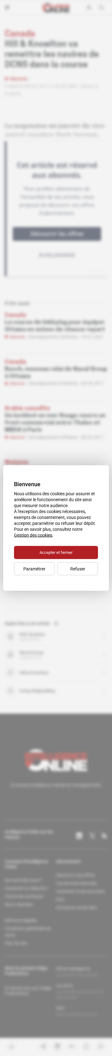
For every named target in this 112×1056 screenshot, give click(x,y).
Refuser (77, 568)
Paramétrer (34, 568)
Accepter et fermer (56, 552)
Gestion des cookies (33, 535)
